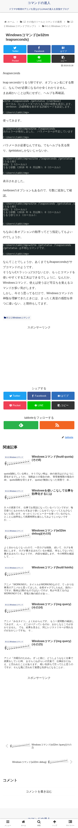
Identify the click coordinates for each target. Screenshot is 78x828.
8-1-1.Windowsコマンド (18, 317)
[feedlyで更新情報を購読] (21, 425)
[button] (70, 500)
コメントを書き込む (39, 791)
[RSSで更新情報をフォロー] (57, 425)
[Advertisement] (39, 355)
